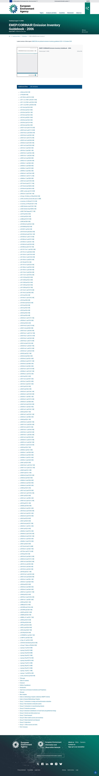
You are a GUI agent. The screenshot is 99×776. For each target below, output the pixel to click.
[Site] (22, 8)
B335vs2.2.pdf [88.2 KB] (27, 363)
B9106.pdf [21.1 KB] (26, 571)
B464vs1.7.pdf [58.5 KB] (27, 178)
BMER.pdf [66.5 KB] (26, 614)
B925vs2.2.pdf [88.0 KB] (27, 587)
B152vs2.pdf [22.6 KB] (26, 115)
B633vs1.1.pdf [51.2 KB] (27, 526)
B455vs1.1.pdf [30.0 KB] (27, 452)
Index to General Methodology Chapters (30, 699)
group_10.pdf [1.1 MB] (26, 670)
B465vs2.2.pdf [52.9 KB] (27, 483)
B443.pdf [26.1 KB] (26, 419)
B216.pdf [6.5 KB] (25, 307)
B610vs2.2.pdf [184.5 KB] (27, 510)
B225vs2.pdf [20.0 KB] (26, 120)
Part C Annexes (24, 727)
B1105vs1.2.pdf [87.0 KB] (27, 259)
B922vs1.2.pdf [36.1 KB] (27, 579)
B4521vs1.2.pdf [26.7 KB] (27, 442)
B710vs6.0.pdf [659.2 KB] (27, 186)
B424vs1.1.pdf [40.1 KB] (27, 396)
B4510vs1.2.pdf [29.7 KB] (27, 422)
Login (77, 770)
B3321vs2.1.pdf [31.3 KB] (27, 348)
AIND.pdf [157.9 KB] (26, 219)
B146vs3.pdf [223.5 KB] (27, 302)
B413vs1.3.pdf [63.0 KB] (27, 148)
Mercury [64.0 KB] (25, 92)
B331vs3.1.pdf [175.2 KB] (27, 137)
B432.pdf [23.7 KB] (26, 412)
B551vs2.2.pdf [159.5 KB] (27, 181)
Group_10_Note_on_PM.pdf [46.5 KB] (30, 196)
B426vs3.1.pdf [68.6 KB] (27, 401)
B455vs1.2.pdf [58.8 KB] (27, 165)
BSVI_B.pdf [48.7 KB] (26, 630)
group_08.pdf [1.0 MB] (26, 665)
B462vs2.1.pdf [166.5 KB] (27, 173)
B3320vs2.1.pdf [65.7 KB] (27, 346)
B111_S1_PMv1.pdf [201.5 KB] (29, 99)
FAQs (76, 742)
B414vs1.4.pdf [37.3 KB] (27, 384)
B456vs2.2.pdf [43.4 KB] (27, 455)
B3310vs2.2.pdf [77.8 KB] (27, 325)
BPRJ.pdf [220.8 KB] (26, 625)
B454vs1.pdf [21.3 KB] (26, 450)
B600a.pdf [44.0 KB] (26, 505)
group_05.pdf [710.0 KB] (27, 658)
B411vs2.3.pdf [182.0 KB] (27, 145)
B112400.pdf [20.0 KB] (27, 285)
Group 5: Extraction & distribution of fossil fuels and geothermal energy (38, 710)
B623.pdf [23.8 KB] (26, 518)
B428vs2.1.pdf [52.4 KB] (27, 406)
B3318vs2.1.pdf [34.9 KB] (27, 338)
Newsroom (70, 13)
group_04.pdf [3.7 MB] (26, 655)
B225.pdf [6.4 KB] (25, 310)
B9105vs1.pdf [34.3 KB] (27, 569)
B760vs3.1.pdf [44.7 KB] (27, 549)
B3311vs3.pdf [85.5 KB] (27, 328)
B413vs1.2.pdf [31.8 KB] (27, 381)
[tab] (23, 87)
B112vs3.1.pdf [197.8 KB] (27, 290)
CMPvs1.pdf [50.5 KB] (26, 637)
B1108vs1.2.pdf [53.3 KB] (27, 267)
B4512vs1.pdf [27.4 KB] (27, 427)
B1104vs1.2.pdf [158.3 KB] (28, 257)
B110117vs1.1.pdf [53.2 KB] (28, 249)
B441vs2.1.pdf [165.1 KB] (27, 414)
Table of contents (24, 680)
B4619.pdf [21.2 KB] (26, 472)
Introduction (23, 687)
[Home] (9, 36)
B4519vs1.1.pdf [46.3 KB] (27, 434)
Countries (62, 13)
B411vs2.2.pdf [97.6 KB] (27, 379)
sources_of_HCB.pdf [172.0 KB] (29, 201)
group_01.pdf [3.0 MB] (26, 647)
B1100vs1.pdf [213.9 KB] (27, 97)
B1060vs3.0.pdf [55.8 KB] (27, 244)
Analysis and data (51, 13)
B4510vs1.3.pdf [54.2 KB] (27, 153)
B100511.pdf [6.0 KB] (26, 229)
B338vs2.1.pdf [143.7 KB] (27, 371)
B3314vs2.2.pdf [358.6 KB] (28, 132)
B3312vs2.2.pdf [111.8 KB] (28, 130)
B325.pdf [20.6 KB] (26, 323)
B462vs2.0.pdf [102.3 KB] (27, 475)
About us (78, 13)
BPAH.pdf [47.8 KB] (26, 620)
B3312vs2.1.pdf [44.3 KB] (27, 330)
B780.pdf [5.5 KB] (25, 554)
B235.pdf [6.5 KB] (25, 313)
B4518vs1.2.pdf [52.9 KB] (27, 432)
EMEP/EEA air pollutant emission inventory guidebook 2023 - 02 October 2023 (52, 41)
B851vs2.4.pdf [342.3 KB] (27, 561)
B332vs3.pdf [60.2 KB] (26, 356)
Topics (41, 13)
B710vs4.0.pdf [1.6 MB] (27, 546)
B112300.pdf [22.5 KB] (27, 282)
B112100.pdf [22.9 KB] (27, 277)
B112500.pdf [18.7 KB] (27, 287)
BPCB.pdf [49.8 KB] (26, 622)
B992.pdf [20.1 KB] (26, 602)
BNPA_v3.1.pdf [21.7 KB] (27, 617)
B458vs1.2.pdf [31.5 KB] (27, 457)
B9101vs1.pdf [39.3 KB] (27, 564)
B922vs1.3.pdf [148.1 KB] (27, 193)
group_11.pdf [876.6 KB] (27, 673)
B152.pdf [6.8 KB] (25, 305)
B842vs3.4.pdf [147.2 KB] (27, 559)
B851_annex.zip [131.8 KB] (28, 191)
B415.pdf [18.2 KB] (26, 386)
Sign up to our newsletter (76, 747)
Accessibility (30, 770)
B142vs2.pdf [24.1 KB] (26, 112)
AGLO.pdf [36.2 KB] (26, 216)
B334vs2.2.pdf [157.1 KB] (27, 361)
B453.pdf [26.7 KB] (26, 447)
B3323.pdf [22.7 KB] (26, 353)
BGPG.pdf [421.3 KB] (26, 612)
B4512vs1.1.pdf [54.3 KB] (27, 155)
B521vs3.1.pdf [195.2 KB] (27, 493)
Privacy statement (22, 770)
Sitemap (64, 770)
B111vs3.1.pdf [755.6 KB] (27, 274)
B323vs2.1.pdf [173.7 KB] (27, 318)
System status (71, 770)
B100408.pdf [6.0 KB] (26, 226)
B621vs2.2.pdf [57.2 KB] (27, 513)
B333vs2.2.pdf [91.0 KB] (27, 358)
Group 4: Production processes (27, 708)
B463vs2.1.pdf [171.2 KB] (27, 176)
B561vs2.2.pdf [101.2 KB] (27, 500)
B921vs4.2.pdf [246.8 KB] (27, 576)
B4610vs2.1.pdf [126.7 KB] (28, 465)
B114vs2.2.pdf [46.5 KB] (27, 292)
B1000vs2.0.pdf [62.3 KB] (27, 224)
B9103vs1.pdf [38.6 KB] (27, 566)
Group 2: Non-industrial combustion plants (30, 703)
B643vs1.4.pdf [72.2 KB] (27, 531)
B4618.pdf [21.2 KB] (26, 470)
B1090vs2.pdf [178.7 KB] (27, 247)
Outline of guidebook (25, 685)
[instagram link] (56, 764)
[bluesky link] (61, 764)
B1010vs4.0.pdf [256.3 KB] (28, 231)
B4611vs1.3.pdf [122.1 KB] (28, 467)
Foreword (22, 683)
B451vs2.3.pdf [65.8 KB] (27, 158)
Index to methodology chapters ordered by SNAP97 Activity (35, 696)
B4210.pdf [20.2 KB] (26, 389)
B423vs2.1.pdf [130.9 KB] (27, 394)
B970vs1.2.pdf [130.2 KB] (27, 597)
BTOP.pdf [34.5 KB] (26, 632)
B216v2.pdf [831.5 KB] (27, 117)
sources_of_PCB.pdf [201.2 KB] (29, 203)
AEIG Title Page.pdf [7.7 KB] (28, 211)
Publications (24, 36)
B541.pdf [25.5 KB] (26, 495)
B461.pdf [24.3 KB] (26, 462)
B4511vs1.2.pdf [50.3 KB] (27, 424)
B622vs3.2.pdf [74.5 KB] (27, 516)
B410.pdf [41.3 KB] (26, 376)
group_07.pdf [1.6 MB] (26, 663)
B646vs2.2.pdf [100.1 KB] (27, 536)
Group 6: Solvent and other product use (30, 713)
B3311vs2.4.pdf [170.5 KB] (28, 127)
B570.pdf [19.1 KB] (26, 503)
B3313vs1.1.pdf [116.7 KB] (28, 333)
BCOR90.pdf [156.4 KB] (27, 607)
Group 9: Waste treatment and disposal (30, 720)
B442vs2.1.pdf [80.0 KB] (27, 417)
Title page (22, 678)
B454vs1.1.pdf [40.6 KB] (27, 163)
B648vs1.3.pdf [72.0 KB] (27, 541)
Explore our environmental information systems (49, 755)
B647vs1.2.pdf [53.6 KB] (27, 538)
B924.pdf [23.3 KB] (26, 584)
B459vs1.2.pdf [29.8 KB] (27, 460)
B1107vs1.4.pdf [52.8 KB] (27, 264)
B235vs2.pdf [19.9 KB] (26, 122)
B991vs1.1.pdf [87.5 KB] (27, 599)
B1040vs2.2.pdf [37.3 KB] (27, 239)
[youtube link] (52, 764)
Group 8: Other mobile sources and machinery (31, 717)
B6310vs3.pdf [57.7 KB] (27, 523)
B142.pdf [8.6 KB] (25, 300)
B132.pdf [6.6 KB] (25, 295)
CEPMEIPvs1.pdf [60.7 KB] (28, 635)
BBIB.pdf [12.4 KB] (25, 604)
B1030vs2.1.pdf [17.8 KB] (27, 236)
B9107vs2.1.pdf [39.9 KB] (27, 574)
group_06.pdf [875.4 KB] (27, 660)
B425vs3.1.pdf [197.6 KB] (27, 399)
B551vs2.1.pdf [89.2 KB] (27, 498)
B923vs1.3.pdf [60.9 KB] (27, 582)
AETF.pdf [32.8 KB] (26, 214)
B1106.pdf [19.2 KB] (26, 262)
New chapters (23, 694)
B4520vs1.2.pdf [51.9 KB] (27, 439)
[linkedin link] (47, 764)
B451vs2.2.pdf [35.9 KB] (27, 437)
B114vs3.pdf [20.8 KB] (26, 107)
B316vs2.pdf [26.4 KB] (26, 125)
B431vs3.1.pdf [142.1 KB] (27, 409)
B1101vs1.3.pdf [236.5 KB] (28, 252)
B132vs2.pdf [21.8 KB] (26, 110)
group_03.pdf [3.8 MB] (26, 653)
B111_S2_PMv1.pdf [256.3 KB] (29, 102)
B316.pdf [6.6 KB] (25, 315)
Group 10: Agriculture (25, 722)
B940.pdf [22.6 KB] (26, 594)
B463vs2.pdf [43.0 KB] (26, 477)
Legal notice (37, 770)
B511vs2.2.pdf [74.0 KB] (27, 490)
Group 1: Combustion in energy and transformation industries (35, 701)
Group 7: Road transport (26, 715)
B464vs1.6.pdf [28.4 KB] (27, 480)
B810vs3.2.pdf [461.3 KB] (27, 556)
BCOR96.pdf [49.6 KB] (26, 609)
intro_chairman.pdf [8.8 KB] (28, 675)
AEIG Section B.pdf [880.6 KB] (28, 209)
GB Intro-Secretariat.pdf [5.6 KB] (29, 642)
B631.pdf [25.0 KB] (26, 521)
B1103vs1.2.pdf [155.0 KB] (28, 254)
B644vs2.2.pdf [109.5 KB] (27, 533)
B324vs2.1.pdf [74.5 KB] (27, 320)
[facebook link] (42, 764)
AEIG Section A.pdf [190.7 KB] (28, 206)
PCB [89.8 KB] (24, 94)
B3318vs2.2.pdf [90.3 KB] (27, 135)
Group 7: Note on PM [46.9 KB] (29, 645)
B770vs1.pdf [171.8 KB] (27, 551)
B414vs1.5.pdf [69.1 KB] (27, 150)
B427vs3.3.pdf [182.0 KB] (27, 404)
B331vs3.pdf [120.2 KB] (27, 343)
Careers (82, 742)
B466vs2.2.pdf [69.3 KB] (27, 485)
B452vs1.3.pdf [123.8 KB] (27, 444)
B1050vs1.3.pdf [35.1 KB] (27, 241)
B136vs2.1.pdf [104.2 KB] (27, 297)
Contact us (71, 744)
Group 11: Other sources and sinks (28, 724)
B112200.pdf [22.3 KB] (27, 280)
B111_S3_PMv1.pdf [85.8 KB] (28, 104)
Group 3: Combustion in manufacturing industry (32, 706)
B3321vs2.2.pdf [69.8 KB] (27, 140)
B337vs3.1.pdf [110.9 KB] (27, 368)
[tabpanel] (49, 409)
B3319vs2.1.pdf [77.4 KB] (27, 340)
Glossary (22, 692)
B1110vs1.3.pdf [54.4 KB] (27, 272)
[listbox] (23, 1)
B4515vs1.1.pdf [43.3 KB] (27, 429)
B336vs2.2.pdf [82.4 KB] (27, 366)
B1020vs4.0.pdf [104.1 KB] (28, 234)
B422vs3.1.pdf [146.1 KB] (27, 391)
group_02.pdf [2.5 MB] (26, 650)
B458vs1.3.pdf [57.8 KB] (27, 168)
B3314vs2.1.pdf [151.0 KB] (28, 335)
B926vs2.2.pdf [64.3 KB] (27, 589)
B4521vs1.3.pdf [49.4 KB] (27, 160)
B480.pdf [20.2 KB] (26, 488)
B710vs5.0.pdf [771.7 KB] (27, 183)
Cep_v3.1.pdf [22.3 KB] (27, 640)
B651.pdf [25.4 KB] (26, 543)
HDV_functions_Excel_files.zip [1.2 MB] (31, 198)
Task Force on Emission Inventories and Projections (33, 690)
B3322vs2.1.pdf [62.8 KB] (27, 351)
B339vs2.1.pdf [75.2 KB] (27, 373)
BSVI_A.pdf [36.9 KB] (26, 627)
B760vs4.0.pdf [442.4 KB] (27, 188)
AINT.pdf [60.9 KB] (25, 221)
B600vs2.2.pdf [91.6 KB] (27, 508)
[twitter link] (38, 764)
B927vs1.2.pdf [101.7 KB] (27, 592)
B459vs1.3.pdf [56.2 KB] (27, 170)
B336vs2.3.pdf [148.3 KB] (27, 143)
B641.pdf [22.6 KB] (26, 528)
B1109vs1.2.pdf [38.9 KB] (27, 269)
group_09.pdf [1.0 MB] (26, 668)
